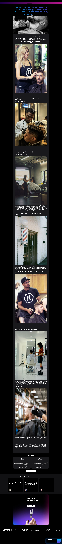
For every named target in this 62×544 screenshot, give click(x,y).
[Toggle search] (57, 1)
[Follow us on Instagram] (59, 530)
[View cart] (60, 1)
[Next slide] (48, 467)
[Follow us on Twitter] (58, 530)
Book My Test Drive (31, 505)
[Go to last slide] (14, 467)
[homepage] (2, 1)
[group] (22, 463)
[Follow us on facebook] (56, 530)
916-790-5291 (48, 530)
